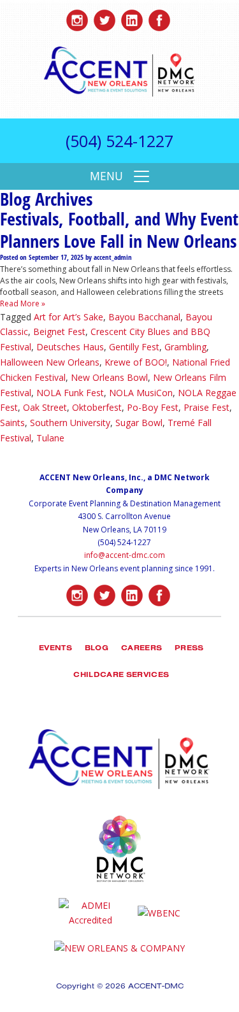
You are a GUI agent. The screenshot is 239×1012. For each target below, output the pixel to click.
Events (55, 649)
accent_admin (113, 257)
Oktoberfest (97, 407)
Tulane (50, 438)
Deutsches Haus (70, 347)
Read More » (22, 303)
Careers (141, 649)
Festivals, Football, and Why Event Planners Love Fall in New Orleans (119, 229)
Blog (96, 649)
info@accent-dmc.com (124, 555)
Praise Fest (206, 407)
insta (77, 17)
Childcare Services (121, 676)
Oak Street (45, 407)
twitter (104, 17)
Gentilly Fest (134, 347)
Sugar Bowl (139, 423)
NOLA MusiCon (141, 393)
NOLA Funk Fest (70, 393)
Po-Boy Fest (152, 407)
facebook (159, 17)
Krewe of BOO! (136, 362)
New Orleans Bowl (109, 377)
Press (189, 649)
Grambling (185, 347)
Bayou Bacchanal (144, 317)
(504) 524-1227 (119, 141)
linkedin (132, 17)
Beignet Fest (59, 331)
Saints (12, 423)
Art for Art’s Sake (68, 317)
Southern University (70, 423)
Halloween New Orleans (49, 362)
